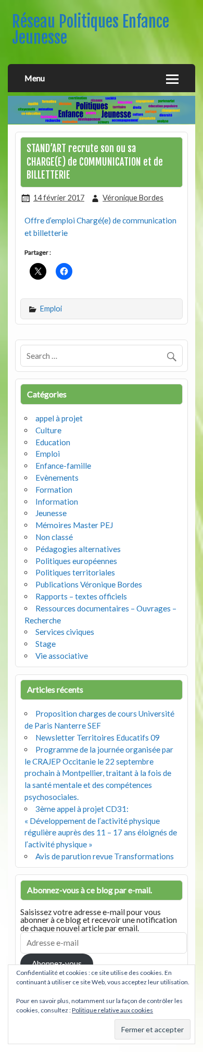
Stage (45, 643)
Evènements (57, 477)
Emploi (51, 308)
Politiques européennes (76, 561)
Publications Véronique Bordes (88, 584)
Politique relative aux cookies (112, 1010)
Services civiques (64, 631)
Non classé (54, 537)
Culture (48, 430)
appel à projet (59, 418)
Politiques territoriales (75, 572)
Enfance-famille (63, 465)
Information (56, 501)
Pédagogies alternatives (78, 549)
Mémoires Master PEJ (74, 525)
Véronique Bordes (133, 197)
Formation (53, 489)
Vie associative (61, 655)
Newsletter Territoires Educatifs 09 (97, 737)
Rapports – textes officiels (81, 596)
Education (52, 442)
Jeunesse (51, 513)
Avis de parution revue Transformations (104, 856)
